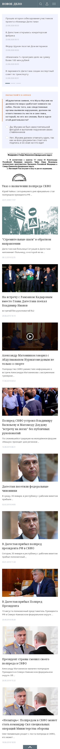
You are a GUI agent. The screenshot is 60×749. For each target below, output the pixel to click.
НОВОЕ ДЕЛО (12, 3)
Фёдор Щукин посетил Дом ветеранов (26, 46)
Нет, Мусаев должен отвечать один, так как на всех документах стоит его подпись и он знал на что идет (31, 140)
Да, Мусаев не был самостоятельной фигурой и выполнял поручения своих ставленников (30, 129)
